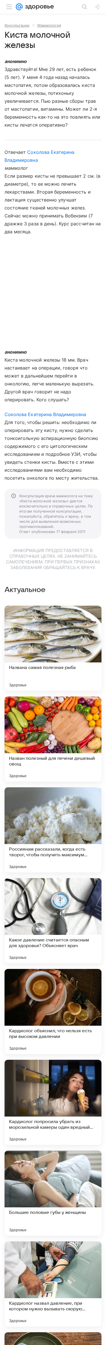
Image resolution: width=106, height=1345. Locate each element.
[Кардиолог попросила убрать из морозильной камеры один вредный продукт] (53, 1102)
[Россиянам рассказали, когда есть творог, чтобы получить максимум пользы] (53, 829)
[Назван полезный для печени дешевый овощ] (53, 739)
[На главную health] (38, 7)
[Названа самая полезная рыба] (53, 648)
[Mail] (19, 7)
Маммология (49, 25)
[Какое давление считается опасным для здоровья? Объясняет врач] (53, 920)
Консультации (17, 25)
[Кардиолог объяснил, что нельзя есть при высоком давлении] (53, 1011)
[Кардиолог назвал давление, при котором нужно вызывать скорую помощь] (53, 1284)
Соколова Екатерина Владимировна (45, 414)
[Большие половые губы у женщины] (53, 1193)
